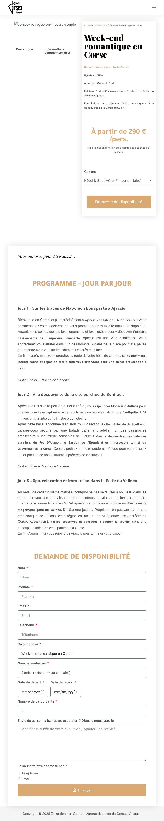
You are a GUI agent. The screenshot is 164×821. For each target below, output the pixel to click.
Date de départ (30, 682)
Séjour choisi (28, 644)
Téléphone (26, 625)
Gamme (90, 172)
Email (22, 606)
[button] (14, 27)
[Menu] (154, 7)
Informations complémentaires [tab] (58, 51)
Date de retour (62, 682)
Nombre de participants (36, 701)
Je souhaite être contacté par (41, 766)
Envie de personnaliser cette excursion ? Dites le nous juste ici (66, 721)
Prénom (24, 587)
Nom (22, 568)
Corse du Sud (100, 25)
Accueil (88, 25)
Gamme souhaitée (32, 663)
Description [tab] (24, 50)
